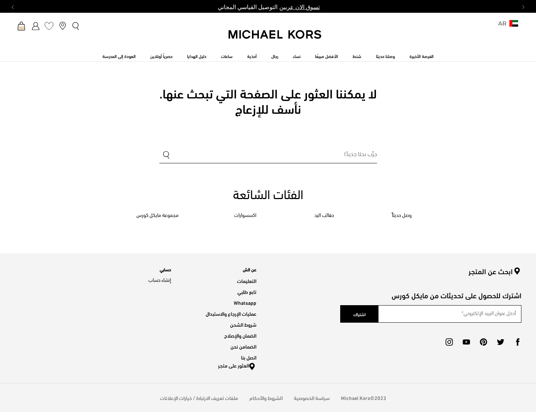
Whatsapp (245, 302)
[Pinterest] (483, 342)
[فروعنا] (62, 26)
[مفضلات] (49, 25)
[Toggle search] (76, 25)
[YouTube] (466, 342)
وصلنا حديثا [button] (385, 56)
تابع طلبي (246, 291)
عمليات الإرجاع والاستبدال (231, 313)
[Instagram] (449, 342)
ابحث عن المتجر (491, 271)
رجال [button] (274, 56)
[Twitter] (500, 342)
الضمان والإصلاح (240, 335)
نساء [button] (296, 56)
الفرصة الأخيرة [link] (421, 56)
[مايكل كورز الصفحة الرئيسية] (275, 38)
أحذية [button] (252, 56)
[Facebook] (517, 342)
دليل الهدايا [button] (196, 56)
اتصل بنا (248, 357)
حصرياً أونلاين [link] (161, 56)
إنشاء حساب (159, 280)
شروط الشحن (243, 324)
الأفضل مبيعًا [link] (326, 56)
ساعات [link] (227, 56)
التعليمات (246, 280)
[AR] (513, 26)
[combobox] (268, 155)
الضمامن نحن (243, 346)
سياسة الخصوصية (312, 397)
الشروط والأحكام (266, 397)
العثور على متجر (233, 365)
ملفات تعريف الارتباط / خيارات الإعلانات (199, 397)
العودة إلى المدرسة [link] (119, 56)
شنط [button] (357, 56)
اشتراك (359, 314)
